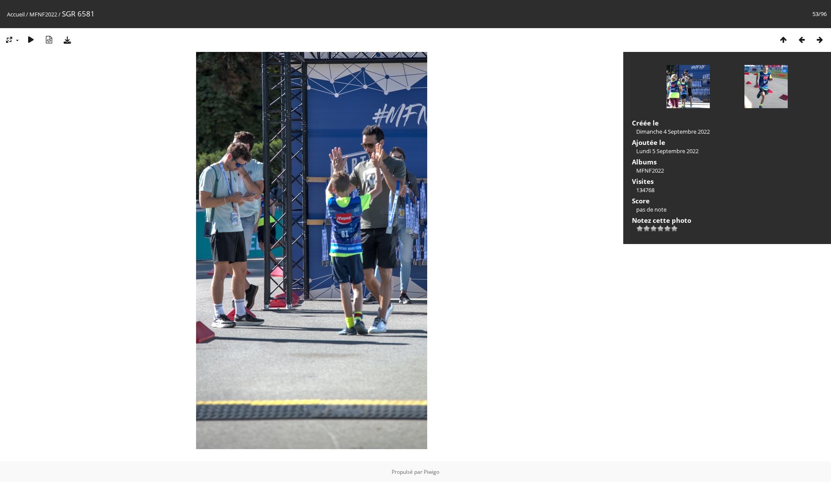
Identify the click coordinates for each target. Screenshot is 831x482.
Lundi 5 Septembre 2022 (667, 151)
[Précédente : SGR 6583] (801, 40)
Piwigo (431, 472)
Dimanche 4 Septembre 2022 (673, 131)
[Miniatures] (783, 40)
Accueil (16, 14)
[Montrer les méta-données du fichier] (49, 40)
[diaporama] (31, 40)
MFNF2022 (43, 14)
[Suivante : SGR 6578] (820, 40)
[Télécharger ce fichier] (67, 40)
